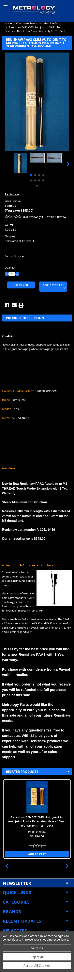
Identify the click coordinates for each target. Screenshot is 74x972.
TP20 (20, 610)
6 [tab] (35, 180)
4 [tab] (43, 175)
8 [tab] (43, 180)
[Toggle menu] (5, 5)
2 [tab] (35, 175)
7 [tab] (39, 180)
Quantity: (10, 267)
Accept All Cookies (37, 965)
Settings (37, 948)
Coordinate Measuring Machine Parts (38, 23)
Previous (6, 163)
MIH (41, 610)
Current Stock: (14, 256)
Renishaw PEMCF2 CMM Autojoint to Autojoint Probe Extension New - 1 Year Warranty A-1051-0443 (37, 821)
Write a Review (56, 217)
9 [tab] (37, 185)
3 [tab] (39, 175)
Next (68, 163)
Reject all (37, 957)
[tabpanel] (20, 164)
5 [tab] (31, 180)
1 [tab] (31, 175)
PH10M (31, 610)
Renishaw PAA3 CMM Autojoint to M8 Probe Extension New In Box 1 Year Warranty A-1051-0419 (35, 29)
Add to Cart (37, 854)
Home (8, 23)
